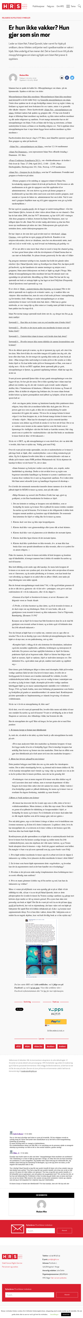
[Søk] (79, 6)
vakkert (63, 1046)
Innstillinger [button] (54, 1314)
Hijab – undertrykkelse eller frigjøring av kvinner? (41, 288)
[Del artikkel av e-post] (62, 78)
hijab (28, 1046)
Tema (73, 7)
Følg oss (50, 7)
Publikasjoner (39, 7)
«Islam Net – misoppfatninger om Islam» (26, 146)
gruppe (39, 237)
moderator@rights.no (29, 1071)
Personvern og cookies (10, 1267)
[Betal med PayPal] (56, 1021)
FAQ (19, 1046)
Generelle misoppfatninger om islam (55, 99)
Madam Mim (24, 75)
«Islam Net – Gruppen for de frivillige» (25, 172)
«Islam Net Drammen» (18, 151)
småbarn (51, 1046)
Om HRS (60, 7)
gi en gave (35, 987)
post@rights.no (53, 1259)
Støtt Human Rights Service (12, 1263)
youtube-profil (28, 208)
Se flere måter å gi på (54, 1030)
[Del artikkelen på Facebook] (67, 78)
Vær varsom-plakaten (58, 1278)
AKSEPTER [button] (65, 1314)
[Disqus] (41, 1101)
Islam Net (38, 1046)
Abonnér (64, 1230)
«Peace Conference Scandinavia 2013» (25, 160)
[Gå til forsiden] (12, 1256)
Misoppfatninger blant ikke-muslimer (24, 96)
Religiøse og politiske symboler (16, 18)
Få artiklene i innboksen (39, 1225)
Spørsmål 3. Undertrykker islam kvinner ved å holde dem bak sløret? (38, 336)
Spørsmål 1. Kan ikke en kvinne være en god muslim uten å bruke (37, 322)
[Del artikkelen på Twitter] (72, 78)
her (45, 991)
